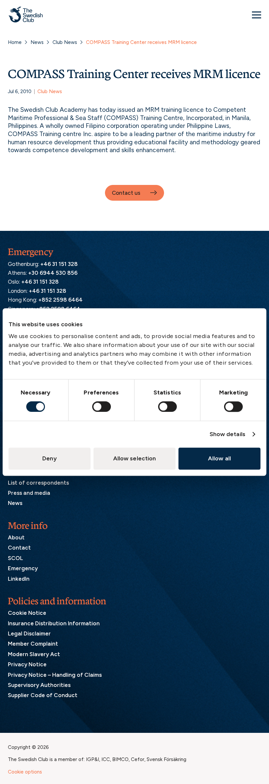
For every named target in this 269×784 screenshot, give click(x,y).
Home (15, 42)
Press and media (29, 493)
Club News (64, 42)
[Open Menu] (256, 15)
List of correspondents (38, 482)
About (16, 537)
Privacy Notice (27, 664)
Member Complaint (33, 643)
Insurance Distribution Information (54, 623)
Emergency (23, 568)
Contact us (126, 193)
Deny (49, 458)
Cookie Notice (27, 613)
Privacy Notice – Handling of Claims (55, 675)
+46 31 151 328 (59, 264)
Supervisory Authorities (39, 685)
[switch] (101, 406)
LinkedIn (19, 578)
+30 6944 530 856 (52, 273)
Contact (19, 547)
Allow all (219, 458)
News (37, 42)
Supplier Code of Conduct (42, 695)
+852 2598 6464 (60, 299)
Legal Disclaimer (29, 633)
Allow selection (134, 458)
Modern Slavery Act (34, 654)
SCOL (15, 558)
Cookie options (25, 772)
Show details (227, 434)
